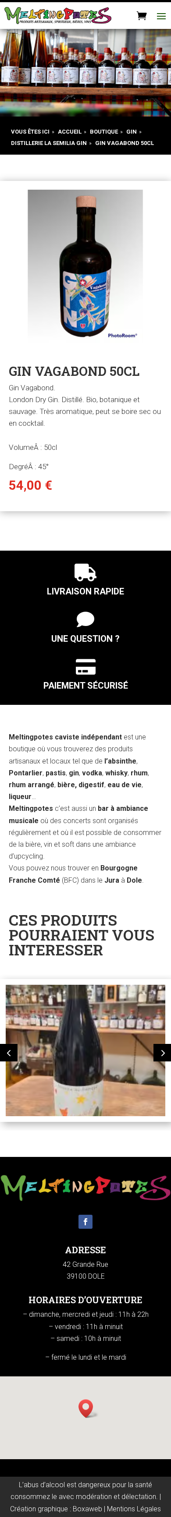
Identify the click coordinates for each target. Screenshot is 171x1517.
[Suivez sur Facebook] (85, 1222)
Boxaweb (87, 1509)
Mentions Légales (134, 1509)
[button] (9, 1052)
